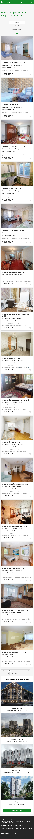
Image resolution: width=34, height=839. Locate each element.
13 (5, 673)
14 (8, 673)
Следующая (14, 673)
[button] (17, 29)
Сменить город (5, 18)
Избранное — (23, 2)
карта (17, 25)
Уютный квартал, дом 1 (17, 739)
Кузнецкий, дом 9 (17, 770)
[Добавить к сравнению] (27, 74)
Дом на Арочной (17, 708)
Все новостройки (17, 810)
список (17, 22)
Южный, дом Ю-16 (17, 802)
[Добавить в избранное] (30, 74)
